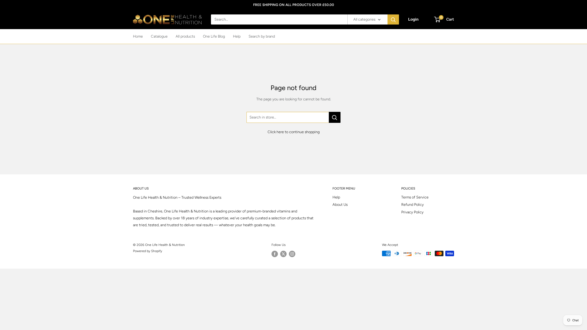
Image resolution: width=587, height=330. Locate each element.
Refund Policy (412, 204)
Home (138, 36)
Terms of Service (415, 197)
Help (237, 36)
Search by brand (262, 36)
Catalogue (159, 36)
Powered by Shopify (147, 251)
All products (185, 36)
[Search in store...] (335, 117)
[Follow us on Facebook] (274, 254)
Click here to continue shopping (294, 132)
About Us (340, 204)
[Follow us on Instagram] (292, 254)
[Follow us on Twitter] (283, 254)
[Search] (393, 19)
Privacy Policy (412, 212)
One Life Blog (214, 36)
